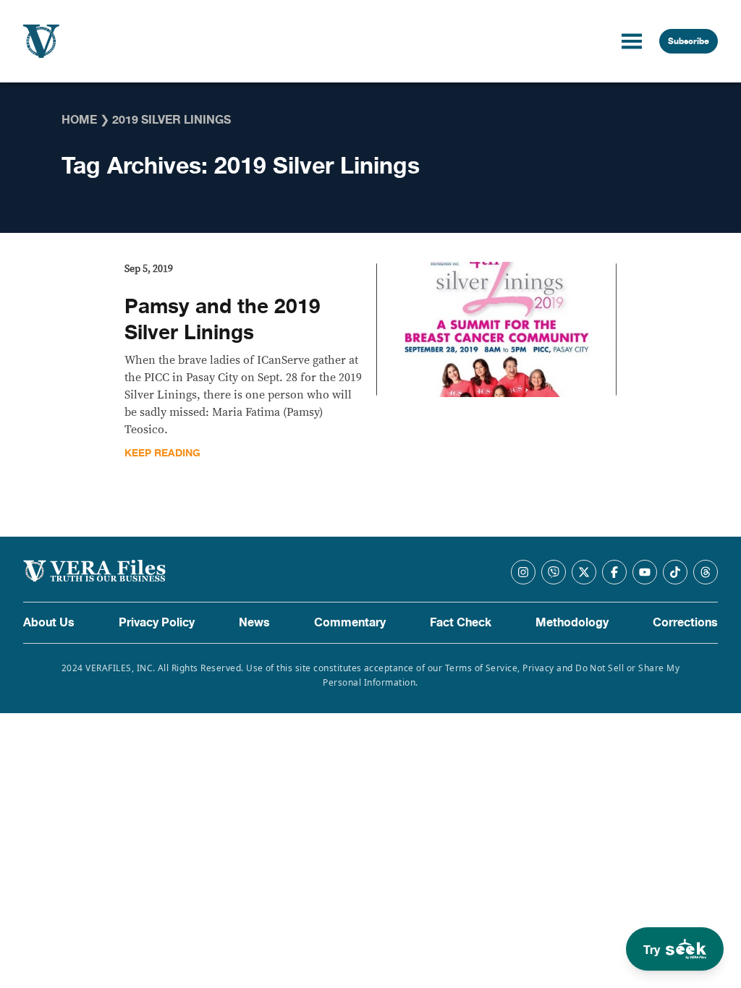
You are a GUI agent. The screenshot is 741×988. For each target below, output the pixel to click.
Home (79, 120)
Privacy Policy (157, 622)
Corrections (685, 622)
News (254, 622)
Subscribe (688, 41)
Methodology (572, 622)
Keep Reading (162, 453)
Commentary (350, 622)
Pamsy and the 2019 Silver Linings (222, 319)
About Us (49, 622)
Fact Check (460, 622)
